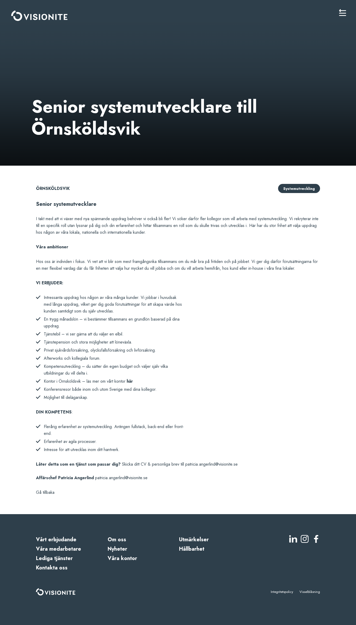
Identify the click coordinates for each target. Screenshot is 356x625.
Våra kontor (122, 558)
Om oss (117, 539)
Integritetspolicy (282, 591)
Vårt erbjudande (56, 539)
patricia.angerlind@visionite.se (211, 464)
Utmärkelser (194, 539)
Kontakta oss (51, 568)
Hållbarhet (191, 549)
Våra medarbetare (58, 549)
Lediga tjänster (54, 558)
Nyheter (117, 549)
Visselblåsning (309, 591)
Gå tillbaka (45, 492)
